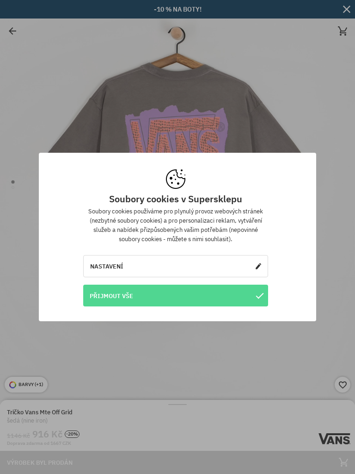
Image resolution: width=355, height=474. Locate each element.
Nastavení (106, 266)
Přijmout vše (111, 296)
